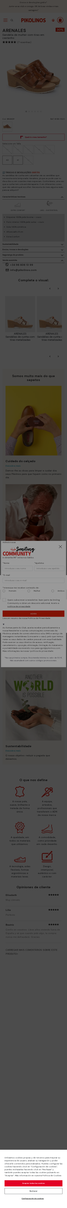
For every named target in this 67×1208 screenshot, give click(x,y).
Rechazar (34, 1191)
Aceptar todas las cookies (33, 1183)
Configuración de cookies (33, 1198)
